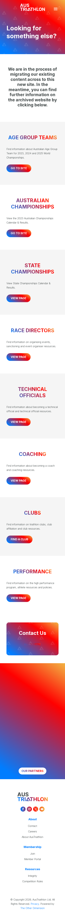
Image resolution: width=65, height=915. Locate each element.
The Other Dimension (32, 908)
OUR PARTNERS (32, 771)
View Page (18, 298)
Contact (32, 825)
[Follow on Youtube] (41, 809)
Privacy (35, 903)
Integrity (32, 875)
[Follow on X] (35, 809)
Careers (32, 831)
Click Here (32, 644)
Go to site (19, 168)
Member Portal (32, 859)
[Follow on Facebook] (23, 809)
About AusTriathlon (32, 837)
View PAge (18, 357)
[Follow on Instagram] (29, 809)
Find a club (19, 539)
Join (32, 853)
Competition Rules (32, 881)
